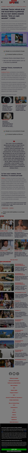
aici (10, 436)
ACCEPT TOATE (14, 449)
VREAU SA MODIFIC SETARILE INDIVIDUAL (14, 451)
